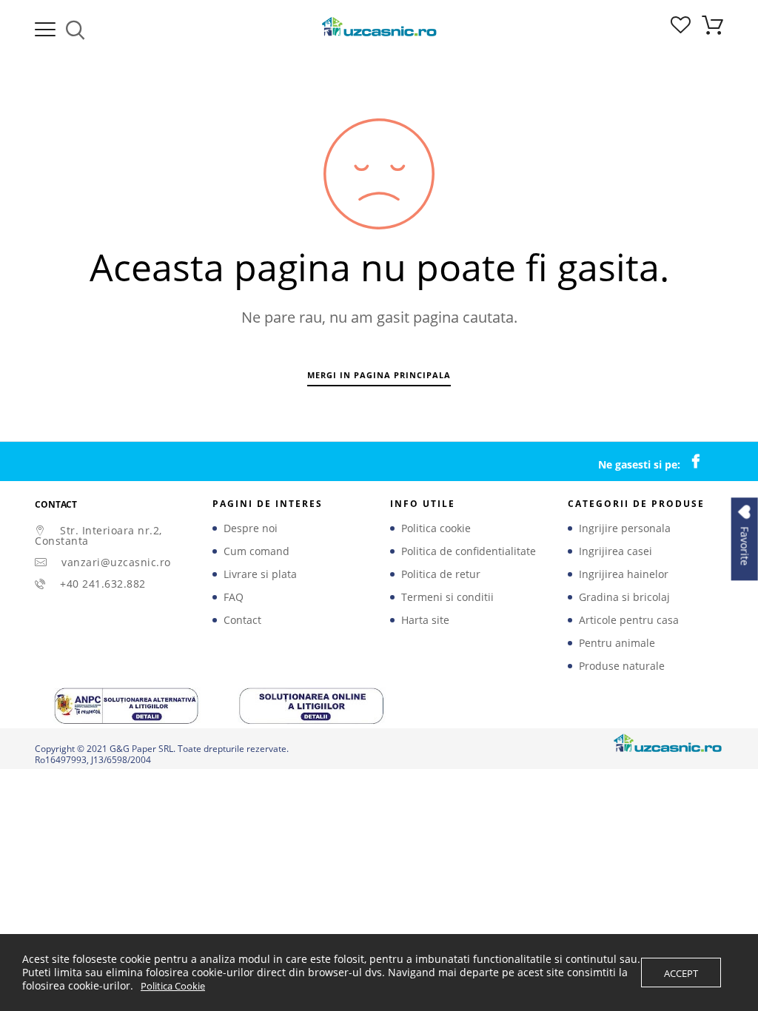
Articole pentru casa (629, 620)
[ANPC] (127, 705)
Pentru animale (617, 643)
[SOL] (312, 705)
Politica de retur (440, 574)
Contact (242, 620)
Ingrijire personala (625, 528)
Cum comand (256, 551)
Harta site (425, 620)
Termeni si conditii (447, 597)
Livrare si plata (260, 574)
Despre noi (251, 528)
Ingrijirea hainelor (623, 574)
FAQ (234, 597)
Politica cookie (436, 528)
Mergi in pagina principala (379, 374)
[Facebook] (703, 461)
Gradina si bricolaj (624, 597)
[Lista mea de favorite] (680, 29)
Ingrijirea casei (615, 551)
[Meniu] (45, 29)
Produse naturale (622, 666)
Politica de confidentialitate (468, 551)
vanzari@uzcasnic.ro (116, 562)
